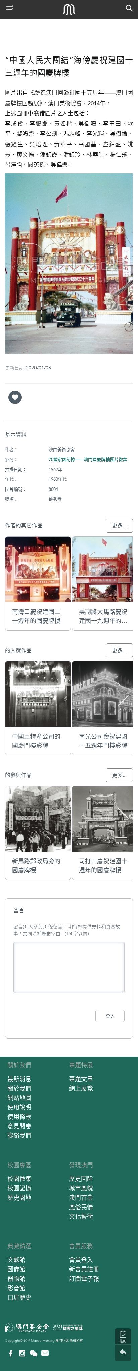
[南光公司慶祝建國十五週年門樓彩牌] (105, 694)
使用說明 (19, 1107)
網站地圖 (19, 1097)
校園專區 (19, 1165)
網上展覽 (81, 1088)
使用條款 (19, 1116)
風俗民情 (81, 1207)
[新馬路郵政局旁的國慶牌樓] (38, 819)
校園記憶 (19, 1188)
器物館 (16, 1278)
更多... (119, 525)
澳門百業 (81, 1197)
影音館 (16, 1288)
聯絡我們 (19, 1135)
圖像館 (16, 1269)
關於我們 (19, 1065)
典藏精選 (19, 1246)
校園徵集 (19, 1178)
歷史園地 (19, 1197)
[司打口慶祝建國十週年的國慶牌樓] (105, 819)
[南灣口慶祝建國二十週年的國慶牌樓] (38, 569)
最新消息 (19, 1079)
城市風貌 (81, 1188)
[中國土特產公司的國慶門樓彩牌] (38, 694)
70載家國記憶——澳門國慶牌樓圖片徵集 (88, 459)
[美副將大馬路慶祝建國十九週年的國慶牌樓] (105, 569)
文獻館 (16, 1259)
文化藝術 (81, 1216)
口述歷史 (19, 1297)
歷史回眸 (81, 1178)
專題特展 (81, 1065)
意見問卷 (19, 1126)
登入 (110, 1016)
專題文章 (81, 1079)
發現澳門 (81, 1165)
